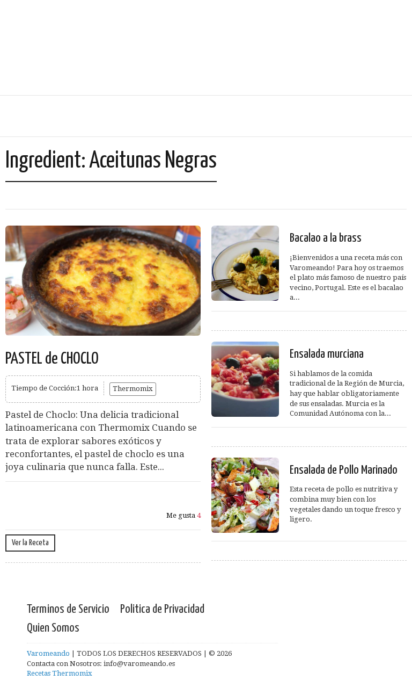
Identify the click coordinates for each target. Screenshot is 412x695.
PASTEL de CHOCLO (52, 359)
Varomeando (48, 653)
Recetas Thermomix (59, 673)
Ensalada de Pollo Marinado (344, 470)
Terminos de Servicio (68, 609)
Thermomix (133, 389)
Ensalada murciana (327, 354)
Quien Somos (53, 628)
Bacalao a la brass (326, 238)
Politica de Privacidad (162, 609)
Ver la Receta (30, 543)
